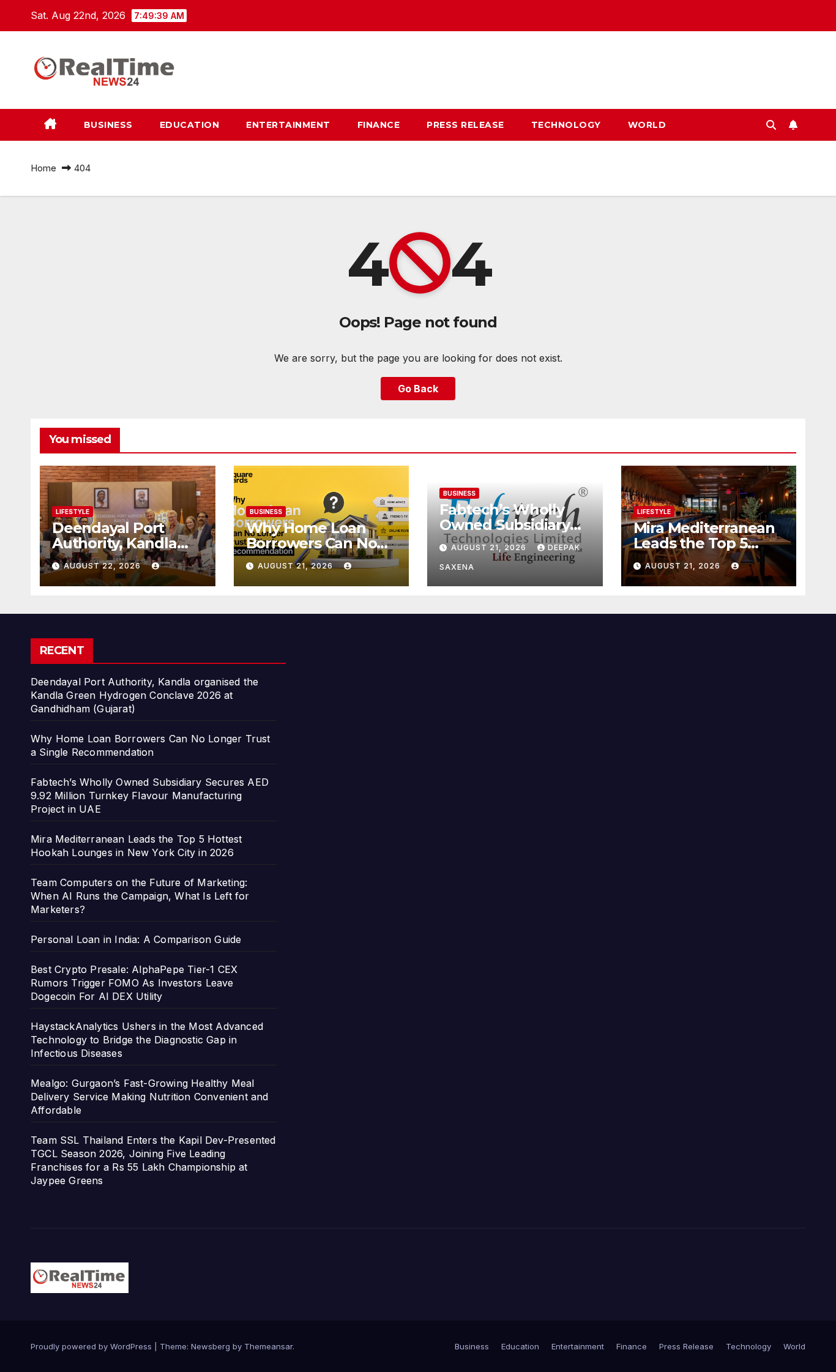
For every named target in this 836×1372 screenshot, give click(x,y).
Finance (378, 124)
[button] (771, 125)
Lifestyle (72, 511)
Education (190, 124)
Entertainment (288, 124)
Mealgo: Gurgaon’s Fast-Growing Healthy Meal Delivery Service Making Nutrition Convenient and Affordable (150, 1096)
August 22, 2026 (103, 565)
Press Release (465, 124)
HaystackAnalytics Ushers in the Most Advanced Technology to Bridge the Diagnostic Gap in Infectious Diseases (147, 1039)
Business (108, 124)
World (647, 124)
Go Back (418, 388)
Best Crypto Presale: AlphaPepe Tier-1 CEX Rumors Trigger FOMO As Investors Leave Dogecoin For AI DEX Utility (134, 982)
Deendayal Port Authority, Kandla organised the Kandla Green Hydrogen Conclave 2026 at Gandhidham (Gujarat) (144, 695)
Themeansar (268, 1346)
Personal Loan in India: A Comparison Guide (138, 939)
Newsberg (210, 1346)
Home (43, 168)
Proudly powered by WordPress (92, 1346)
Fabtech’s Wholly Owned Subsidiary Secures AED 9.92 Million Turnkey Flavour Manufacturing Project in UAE (150, 795)
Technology (566, 124)
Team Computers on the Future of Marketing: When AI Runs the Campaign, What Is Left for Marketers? (140, 895)
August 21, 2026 (296, 565)
